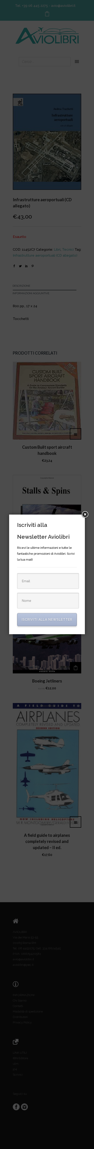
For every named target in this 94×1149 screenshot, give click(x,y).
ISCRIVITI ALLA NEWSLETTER (47, 619)
